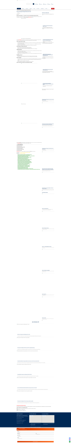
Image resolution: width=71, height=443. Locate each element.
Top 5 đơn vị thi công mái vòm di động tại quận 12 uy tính (23, 334)
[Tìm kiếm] (33, 4)
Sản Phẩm (27, 8)
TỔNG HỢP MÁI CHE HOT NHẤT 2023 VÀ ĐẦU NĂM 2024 (24, 155)
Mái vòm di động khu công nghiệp (46, 270)
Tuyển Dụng (42, 8)
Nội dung (18, 437)
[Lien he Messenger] (69, 440)
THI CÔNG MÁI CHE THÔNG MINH (20, 149)
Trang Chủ (19, 8)
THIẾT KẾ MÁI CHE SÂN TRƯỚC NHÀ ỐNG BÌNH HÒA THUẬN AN (24, 161)
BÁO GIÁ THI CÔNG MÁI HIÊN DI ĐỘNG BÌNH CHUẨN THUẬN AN (25, 159)
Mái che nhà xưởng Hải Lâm (45, 208)
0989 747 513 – (19, 421)
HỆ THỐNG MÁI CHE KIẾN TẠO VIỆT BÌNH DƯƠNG (23, 156)
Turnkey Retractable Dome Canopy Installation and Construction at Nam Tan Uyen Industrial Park (48, 55)
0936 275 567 (23, 421)
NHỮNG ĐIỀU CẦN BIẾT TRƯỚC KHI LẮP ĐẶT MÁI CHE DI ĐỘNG (24, 157)
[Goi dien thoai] (69, 441)
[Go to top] (69, 438)
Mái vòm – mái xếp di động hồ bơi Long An (46, 246)
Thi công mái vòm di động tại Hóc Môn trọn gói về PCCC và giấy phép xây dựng (26, 347)
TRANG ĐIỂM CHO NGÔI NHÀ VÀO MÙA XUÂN (23, 158)
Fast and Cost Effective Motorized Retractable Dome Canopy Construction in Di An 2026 (48, 84)
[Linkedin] (19, 424)
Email (36, 433)
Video (34, 8)
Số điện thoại (18, 433)
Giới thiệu (23, 8)
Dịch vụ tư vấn (18, 435)
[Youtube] (17, 424)
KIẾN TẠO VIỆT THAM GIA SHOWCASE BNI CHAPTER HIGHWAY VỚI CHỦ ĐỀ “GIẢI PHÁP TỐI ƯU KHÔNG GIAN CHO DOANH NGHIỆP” (48, 169)
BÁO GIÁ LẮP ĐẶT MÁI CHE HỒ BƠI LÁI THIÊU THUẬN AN (24, 160)
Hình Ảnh (31, 8)
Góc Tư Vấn (38, 8)
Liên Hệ (46, 8)
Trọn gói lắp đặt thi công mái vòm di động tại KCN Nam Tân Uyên (24, 374)
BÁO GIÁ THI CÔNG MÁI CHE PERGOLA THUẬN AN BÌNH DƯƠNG (25, 154)
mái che (28, 151)
